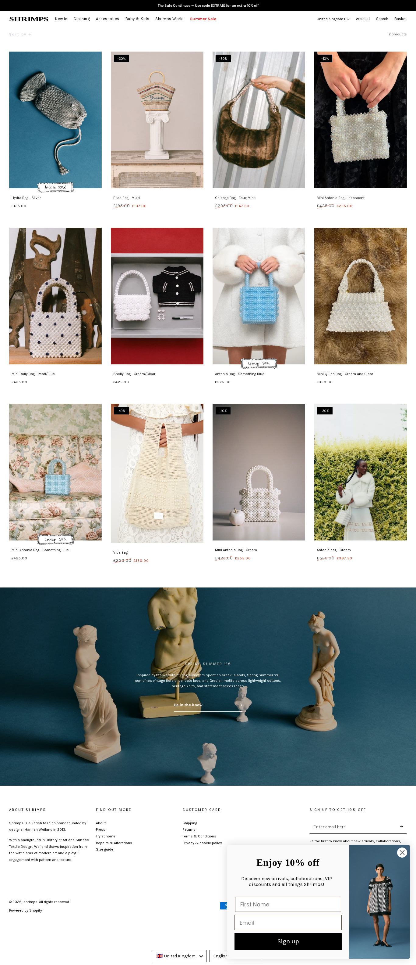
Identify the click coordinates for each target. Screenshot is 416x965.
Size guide (104, 849)
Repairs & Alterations (114, 843)
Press (100, 829)
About (101, 823)
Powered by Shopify (25, 910)
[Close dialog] (402, 852)
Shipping (189, 823)
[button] (384, 19)
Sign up (288, 941)
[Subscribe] (403, 826)
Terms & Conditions (199, 836)
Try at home (105, 836)
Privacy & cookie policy (202, 843)
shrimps (30, 902)
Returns (189, 829)
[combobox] (179, 956)
